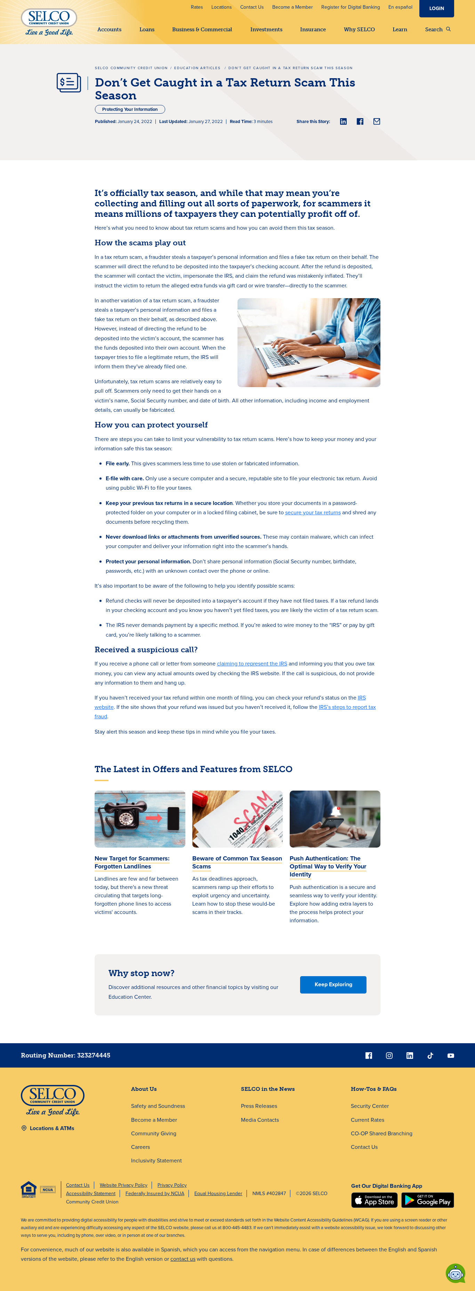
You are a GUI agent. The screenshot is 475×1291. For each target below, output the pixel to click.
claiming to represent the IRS (252, 664)
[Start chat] (455, 1273)
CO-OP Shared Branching (381, 1133)
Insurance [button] (313, 29)
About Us (144, 1089)
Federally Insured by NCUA (155, 1193)
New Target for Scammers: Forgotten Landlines (132, 862)
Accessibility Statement (90, 1193)
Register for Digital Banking (350, 7)
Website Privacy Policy (123, 1185)
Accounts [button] (109, 29)
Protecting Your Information (130, 109)
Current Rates (367, 1120)
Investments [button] (266, 29)
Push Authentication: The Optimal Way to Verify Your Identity (328, 866)
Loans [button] (146, 29)
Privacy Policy (172, 1185)
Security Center (370, 1106)
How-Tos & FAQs (374, 1089)
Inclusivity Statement (156, 1161)
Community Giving (153, 1133)
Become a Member (292, 7)
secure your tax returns (313, 512)
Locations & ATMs (52, 1128)
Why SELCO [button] (359, 29)
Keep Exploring (333, 984)
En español (400, 7)
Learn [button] (400, 29)
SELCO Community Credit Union (131, 68)
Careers (140, 1147)
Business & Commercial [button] (202, 29)
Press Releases (259, 1106)
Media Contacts (260, 1120)
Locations (221, 7)
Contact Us (252, 7)
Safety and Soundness (158, 1106)
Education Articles (198, 68)
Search (434, 29)
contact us (182, 1259)
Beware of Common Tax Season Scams (237, 862)
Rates (197, 7)
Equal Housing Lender (218, 1193)
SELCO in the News (268, 1089)
